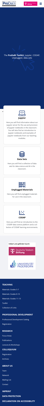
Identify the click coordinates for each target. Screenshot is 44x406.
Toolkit (5, 303)
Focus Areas (7, 336)
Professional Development (17, 314)
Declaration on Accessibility (18, 401)
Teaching (7, 284)
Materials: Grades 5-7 (10, 289)
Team (4, 371)
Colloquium (9, 349)
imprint (6, 391)
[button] (41, 3)
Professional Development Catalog (15, 319)
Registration (7, 324)
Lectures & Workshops (11, 345)
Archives (5, 359)
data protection (11, 396)
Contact (5, 384)
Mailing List (6, 380)
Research (7, 331)
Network (5, 375)
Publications (7, 340)
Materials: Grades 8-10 (11, 294)
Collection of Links (9, 308)
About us (7, 365)
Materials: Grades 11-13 (11, 298)
